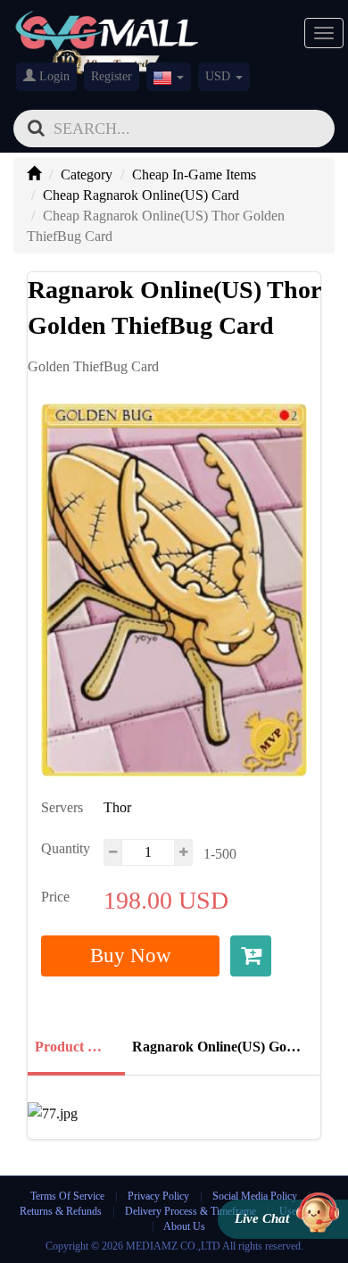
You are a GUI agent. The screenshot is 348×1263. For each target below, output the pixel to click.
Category (86, 174)
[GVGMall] (107, 27)
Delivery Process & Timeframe (190, 1211)
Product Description (74, 1046)
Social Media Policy (254, 1196)
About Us (184, 1226)
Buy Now (130, 955)
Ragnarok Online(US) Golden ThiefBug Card (221, 1046)
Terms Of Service (67, 1196)
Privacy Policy (160, 1196)
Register (111, 76)
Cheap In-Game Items (194, 174)
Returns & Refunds (61, 1211)
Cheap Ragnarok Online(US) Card (141, 195)
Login (53, 76)
